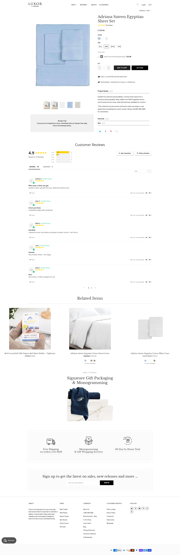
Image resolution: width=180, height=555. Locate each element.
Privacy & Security (89, 530)
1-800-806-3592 (88, 513)
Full (100, 46)
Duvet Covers (64, 523)
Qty (99, 63)
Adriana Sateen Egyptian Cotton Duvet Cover (90, 329)
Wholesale (110, 523)
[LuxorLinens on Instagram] (147, 508)
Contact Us (110, 516)
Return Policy (111, 513)
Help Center (110, 520)
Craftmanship (87, 537)
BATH (73, 5)
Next (148, 10)
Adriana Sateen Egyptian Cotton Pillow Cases (150, 329)
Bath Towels (64, 509)
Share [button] (33, 193)
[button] (147, 193)
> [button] (95, 288)
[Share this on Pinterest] (111, 131)
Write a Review (144, 153)
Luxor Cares (87, 523)
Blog (84, 527)
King (106, 46)
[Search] (138, 5)
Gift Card (63, 527)
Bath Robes (63, 513)
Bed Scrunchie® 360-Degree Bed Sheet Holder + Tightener (30, 329)
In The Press (87, 520)
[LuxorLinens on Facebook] (135, 508)
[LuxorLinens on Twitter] (131, 508)
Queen (113, 46)
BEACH (94, 5)
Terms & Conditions (89, 534)
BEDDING (83, 5)
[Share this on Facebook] (105, 131)
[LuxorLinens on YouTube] (139, 508)
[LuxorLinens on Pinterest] (143, 508)
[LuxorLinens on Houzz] (131, 511)
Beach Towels (64, 516)
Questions (46, 167)
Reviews (32, 167)
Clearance (104, 5)
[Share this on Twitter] (100, 131)
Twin (119, 46)
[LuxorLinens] (50, 4)
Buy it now (140, 68)
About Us (86, 509)
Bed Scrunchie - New (90, 516)
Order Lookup (111, 509)
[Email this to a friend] (116, 131)
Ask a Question (126, 153)
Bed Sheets (63, 520)
